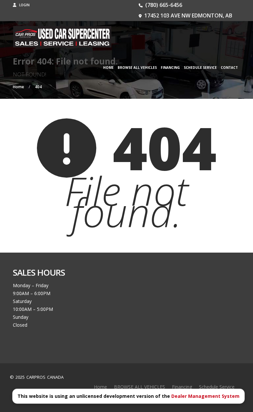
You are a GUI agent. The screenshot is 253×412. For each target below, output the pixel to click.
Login (24, 5)
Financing (170, 67)
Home (108, 67)
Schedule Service (200, 67)
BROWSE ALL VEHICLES (137, 67)
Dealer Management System (205, 396)
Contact (229, 67)
